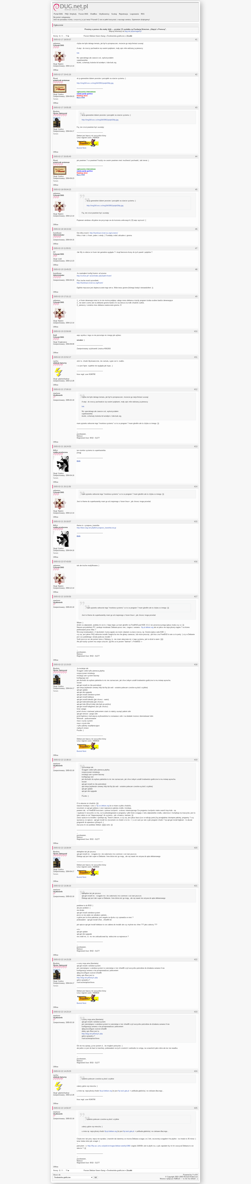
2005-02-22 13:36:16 (62, 886)
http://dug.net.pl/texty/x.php (87, 978)
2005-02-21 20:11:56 (62, 486)
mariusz (56, 393)
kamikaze (57, 233)
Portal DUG (58, 14)
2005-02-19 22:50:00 (62, 331)
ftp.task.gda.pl (123, 1091)
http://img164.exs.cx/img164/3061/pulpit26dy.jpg (95, 83)
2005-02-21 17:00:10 (62, 389)
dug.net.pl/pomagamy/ (133, 31)
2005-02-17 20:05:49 (62, 156)
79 (66, 36)
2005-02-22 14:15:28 (62, 959)
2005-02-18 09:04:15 (62, 189)
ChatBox (93, 14)
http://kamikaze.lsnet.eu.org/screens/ (104, 233)
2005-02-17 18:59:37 (62, 39)
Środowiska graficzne (116, 36)
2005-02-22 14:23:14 (62, 1012)
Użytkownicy (104, 14)
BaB (55, 335)
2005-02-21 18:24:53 (62, 446)
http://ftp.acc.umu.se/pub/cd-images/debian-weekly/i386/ (109, 1146)
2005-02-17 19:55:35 (62, 107)
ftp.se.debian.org (102, 806)
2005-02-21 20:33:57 (62, 521)
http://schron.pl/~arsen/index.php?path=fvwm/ (94, 276)
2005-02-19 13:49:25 (62, 269)
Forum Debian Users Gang (94, 36)
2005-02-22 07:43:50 (62, 561)
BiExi (55, 450)
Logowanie (134, 14)
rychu (55, 361)
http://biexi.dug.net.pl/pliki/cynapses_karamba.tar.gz (96, 528)
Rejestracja (123, 14)
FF (54, 252)
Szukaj (114, 14)
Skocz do (56, 1175)
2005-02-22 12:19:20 (62, 664)
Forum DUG (83, 14)
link (78, 53)
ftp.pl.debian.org (147, 627)
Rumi (55, 78)
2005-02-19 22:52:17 (62, 357)
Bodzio (56, 111)
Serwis (55, 99)
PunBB (195, 1175)
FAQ (66, 14)
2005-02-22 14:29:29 (62, 1071)
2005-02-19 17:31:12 (62, 296)
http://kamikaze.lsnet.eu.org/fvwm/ (90, 283)
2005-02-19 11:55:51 (62, 248)
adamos (56, 43)
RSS (142, 14)
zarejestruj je (78, 20)
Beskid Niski (81, 148)
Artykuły (73, 14)
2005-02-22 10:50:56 (62, 596)
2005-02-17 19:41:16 (62, 74)
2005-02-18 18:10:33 (62, 229)
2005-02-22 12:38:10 (62, 760)
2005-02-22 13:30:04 (62, 848)
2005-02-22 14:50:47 (62, 1108)
